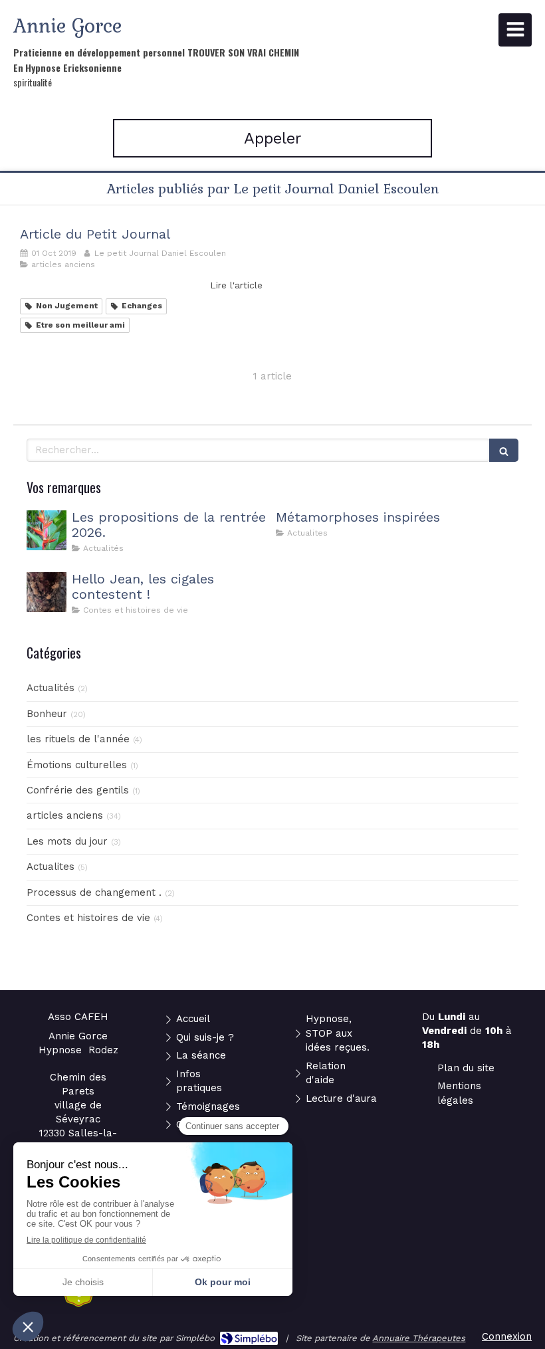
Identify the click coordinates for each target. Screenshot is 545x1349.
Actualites (50, 867)
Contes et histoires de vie (88, 918)
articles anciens (65, 815)
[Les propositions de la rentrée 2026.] (46, 530)
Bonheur (47, 714)
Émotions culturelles (77, 765)
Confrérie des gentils (78, 790)
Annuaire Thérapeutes (418, 1338)
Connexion (507, 1336)
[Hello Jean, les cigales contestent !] (46, 592)
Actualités (50, 688)
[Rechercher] (503, 450)
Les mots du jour (67, 841)
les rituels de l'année (78, 739)
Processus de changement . (94, 892)
